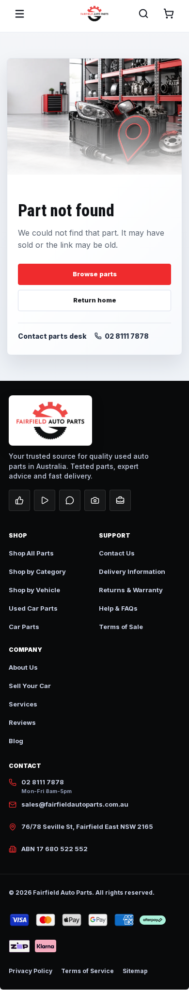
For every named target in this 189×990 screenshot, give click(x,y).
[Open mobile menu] (19, 13)
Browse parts (95, 274)
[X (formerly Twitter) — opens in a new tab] (69, 500)
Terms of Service (87, 971)
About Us (23, 667)
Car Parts (24, 626)
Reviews (22, 722)
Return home (94, 300)
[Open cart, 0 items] (168, 13)
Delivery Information (132, 571)
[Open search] (143, 13)
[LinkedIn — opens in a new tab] (120, 500)
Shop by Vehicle (34, 590)
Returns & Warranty (131, 590)
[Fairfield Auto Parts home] (94, 13)
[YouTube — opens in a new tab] (44, 500)
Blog (16, 741)
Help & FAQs (118, 608)
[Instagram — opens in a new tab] (95, 500)
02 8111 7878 (127, 336)
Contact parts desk (52, 336)
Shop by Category (37, 571)
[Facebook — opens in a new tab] (19, 500)
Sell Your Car (30, 686)
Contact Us (117, 553)
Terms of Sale (121, 626)
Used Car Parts (33, 608)
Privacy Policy (30, 971)
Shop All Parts (31, 553)
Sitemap (135, 971)
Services (23, 704)
